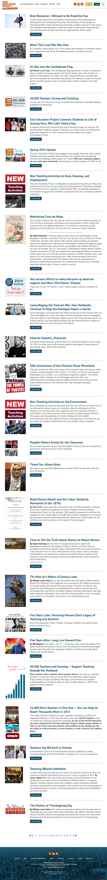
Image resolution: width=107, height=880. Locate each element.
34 (67, 835)
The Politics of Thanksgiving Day (51, 805)
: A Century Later (53, 577)
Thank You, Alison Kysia (45, 464)
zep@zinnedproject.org (55, 867)
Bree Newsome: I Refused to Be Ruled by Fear (59, 16)
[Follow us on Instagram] (57, 853)
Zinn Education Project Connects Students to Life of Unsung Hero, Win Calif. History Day (63, 121)
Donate (71, 858)
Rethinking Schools (53, 864)
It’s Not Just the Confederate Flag (51, 67)
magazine (45, 189)
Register (89, 858)
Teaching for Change (69, 775)
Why (25, 858)
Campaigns (44, 4)
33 (64, 835)
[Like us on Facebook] (50, 853)
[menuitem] (27, 4)
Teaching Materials (27, 4)
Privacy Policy (53, 874)
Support (52, 4)
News (37, 4)
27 (48, 835)
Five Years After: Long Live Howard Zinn (55, 640)
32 (62, 835)
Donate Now (89, 4)
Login (96, 4)
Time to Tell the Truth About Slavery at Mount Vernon (64, 540)
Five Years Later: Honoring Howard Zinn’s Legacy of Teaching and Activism (62, 617)
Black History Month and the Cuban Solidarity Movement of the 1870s (59, 501)
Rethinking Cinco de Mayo (46, 216)
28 (51, 835)
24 (40, 835)
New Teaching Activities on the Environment (58, 402)
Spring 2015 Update (43, 150)
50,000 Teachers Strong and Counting (54, 98)
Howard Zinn (43, 625)
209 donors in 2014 (55, 286)
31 (59, 835)
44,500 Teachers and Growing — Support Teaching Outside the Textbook (62, 668)
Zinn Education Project (51, 102)
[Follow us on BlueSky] (53, 853)
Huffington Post (52, 228)
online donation (49, 728)
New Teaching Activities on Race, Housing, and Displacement (59, 178)
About (58, 4)
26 (45, 835)
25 (42, 835)
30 (56, 835)
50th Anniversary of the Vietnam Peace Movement (62, 366)
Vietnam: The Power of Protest (73, 372)
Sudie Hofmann (38, 562)
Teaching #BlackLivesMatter (48, 769)
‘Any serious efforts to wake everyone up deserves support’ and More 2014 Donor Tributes (62, 281)
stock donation (66, 728)
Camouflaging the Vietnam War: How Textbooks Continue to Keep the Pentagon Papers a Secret (60, 307)
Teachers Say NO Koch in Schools (51, 748)
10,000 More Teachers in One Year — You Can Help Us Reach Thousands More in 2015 (64, 710)
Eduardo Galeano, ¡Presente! (48, 338)
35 (70, 835)
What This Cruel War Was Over (49, 45)
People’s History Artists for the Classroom (56, 442)
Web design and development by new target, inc (53, 871)
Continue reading (35, 34)
